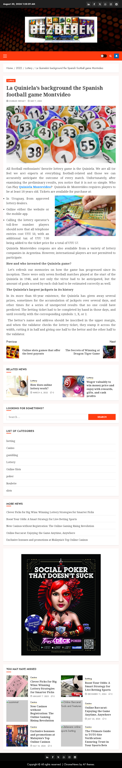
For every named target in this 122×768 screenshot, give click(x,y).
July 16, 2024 (39, 746)
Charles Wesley (17, 101)
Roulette (11, 483)
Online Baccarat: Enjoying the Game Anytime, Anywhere (40, 533)
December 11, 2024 (97, 694)
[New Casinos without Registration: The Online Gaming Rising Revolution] (17, 711)
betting (10, 441)
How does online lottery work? (41, 386)
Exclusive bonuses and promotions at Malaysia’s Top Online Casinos (47, 540)
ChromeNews (71, 764)
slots (9, 490)
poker (10, 476)
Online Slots (13, 469)
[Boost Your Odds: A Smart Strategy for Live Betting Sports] (72, 686)
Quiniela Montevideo (35, 187)
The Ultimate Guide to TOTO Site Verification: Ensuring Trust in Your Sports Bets (98, 738)
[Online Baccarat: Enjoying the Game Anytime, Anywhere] (72, 711)
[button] (5, 56)
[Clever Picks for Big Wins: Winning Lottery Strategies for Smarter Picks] (17, 686)
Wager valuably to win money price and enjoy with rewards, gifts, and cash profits (100, 389)
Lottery (11, 80)
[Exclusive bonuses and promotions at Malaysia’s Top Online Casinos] (17, 736)
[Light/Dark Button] (104, 56)
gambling (12, 455)
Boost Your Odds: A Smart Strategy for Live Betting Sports (41, 519)
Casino (10, 448)
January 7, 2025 (41, 696)
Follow (116, 56)
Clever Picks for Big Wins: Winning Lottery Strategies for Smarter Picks (50, 512)
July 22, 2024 (94, 719)
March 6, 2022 (40, 393)
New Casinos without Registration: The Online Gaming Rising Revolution (50, 526)
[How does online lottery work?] (17, 386)
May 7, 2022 (36, 101)
